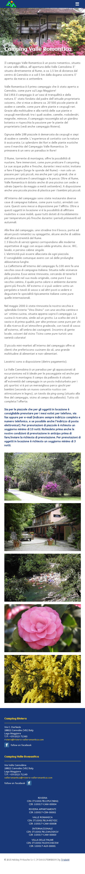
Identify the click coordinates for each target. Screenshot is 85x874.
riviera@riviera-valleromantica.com (24, 739)
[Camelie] (42, 606)
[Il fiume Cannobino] (42, 555)
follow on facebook (21, 745)
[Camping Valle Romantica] (42, 454)
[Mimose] (42, 657)
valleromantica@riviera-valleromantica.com (28, 777)
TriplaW (65, 859)
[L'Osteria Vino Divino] (42, 505)
